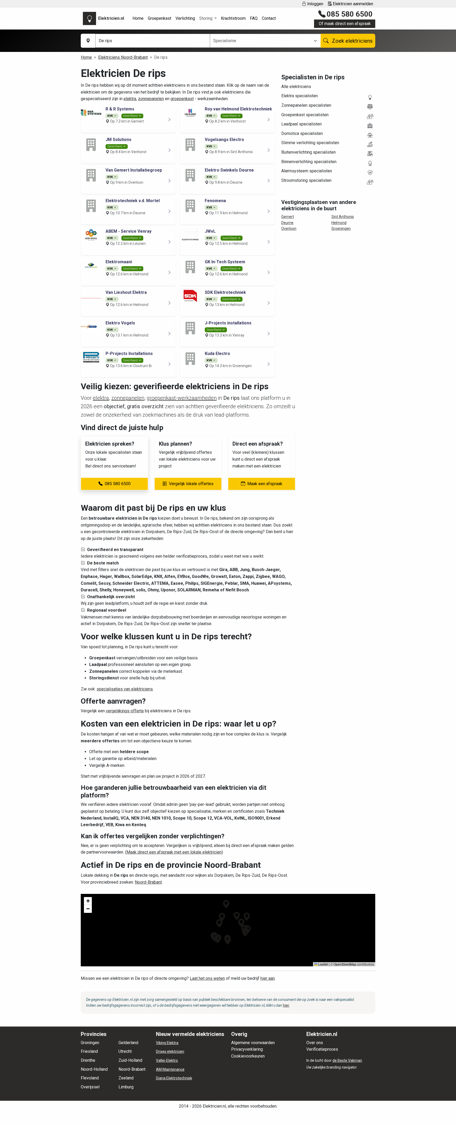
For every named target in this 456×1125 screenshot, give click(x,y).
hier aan (267, 978)
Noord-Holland (94, 1069)
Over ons (314, 1042)
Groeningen (341, 228)
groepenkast (182, 98)
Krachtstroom (233, 18)
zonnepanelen (151, 98)
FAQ (254, 18)
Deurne (287, 223)
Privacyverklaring (247, 1049)
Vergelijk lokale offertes (191, 483)
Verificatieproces (322, 1049)
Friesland (89, 1051)
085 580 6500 (350, 14)
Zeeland (126, 1077)
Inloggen (314, 3)
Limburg (126, 1086)
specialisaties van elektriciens (125, 688)
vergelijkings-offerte (125, 710)
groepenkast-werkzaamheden (182, 398)
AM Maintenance (170, 1069)
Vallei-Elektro (167, 1060)
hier (286, 1005)
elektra (130, 98)
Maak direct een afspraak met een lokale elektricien (174, 852)
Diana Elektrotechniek (174, 1078)
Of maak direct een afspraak (345, 23)
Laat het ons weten (207, 978)
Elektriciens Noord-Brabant (123, 57)
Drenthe (88, 1060)
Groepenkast (159, 18)
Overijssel (90, 1086)
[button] (219, 923)
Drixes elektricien (170, 1051)
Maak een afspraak (264, 483)
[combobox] (262, 40)
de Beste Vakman (347, 1060)
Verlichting (185, 18)
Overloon (288, 228)
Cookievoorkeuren (248, 1056)
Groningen (90, 1042)
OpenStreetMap (345, 964)
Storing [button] (206, 18)
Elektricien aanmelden (352, 3)
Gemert (287, 217)
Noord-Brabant (148, 882)
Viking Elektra (167, 1043)
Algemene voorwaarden (253, 1042)
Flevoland (90, 1077)
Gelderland (128, 1042)
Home (138, 18)
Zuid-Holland (130, 1060)
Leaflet (322, 964)
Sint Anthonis (342, 217)
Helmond (338, 223)
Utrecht (125, 1051)
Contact (269, 18)
